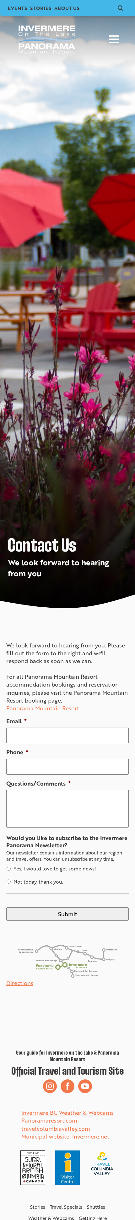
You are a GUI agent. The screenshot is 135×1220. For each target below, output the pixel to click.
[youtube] (85, 1086)
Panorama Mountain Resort (42, 708)
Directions (19, 983)
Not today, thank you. (38, 881)
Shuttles (96, 1207)
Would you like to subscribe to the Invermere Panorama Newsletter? (66, 841)
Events (17, 8)
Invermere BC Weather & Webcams (67, 1112)
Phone (17, 752)
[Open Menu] (114, 39)
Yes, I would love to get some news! (55, 868)
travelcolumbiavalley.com (55, 1128)
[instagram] (50, 1086)
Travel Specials (66, 1207)
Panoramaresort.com (49, 1120)
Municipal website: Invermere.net (65, 1136)
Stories (40, 8)
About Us (66, 8)
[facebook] (67, 1086)
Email (16, 721)
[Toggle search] (120, 8)
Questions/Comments (38, 783)
